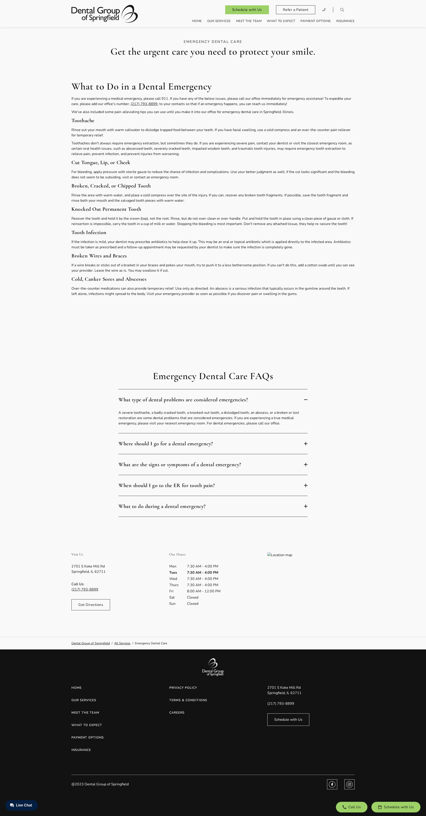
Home (197, 21)
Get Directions (90, 604)
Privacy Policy (183, 688)
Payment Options (315, 21)
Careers (177, 713)
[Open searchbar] (342, 9)
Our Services (219, 21)
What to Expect (281, 21)
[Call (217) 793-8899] (324, 9)
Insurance (345, 21)
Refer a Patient (296, 9)
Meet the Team (249, 21)
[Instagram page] (349, 784)
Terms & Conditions (188, 700)
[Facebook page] (332, 784)
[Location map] (311, 585)
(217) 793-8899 (144, 104)
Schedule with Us (247, 9)
